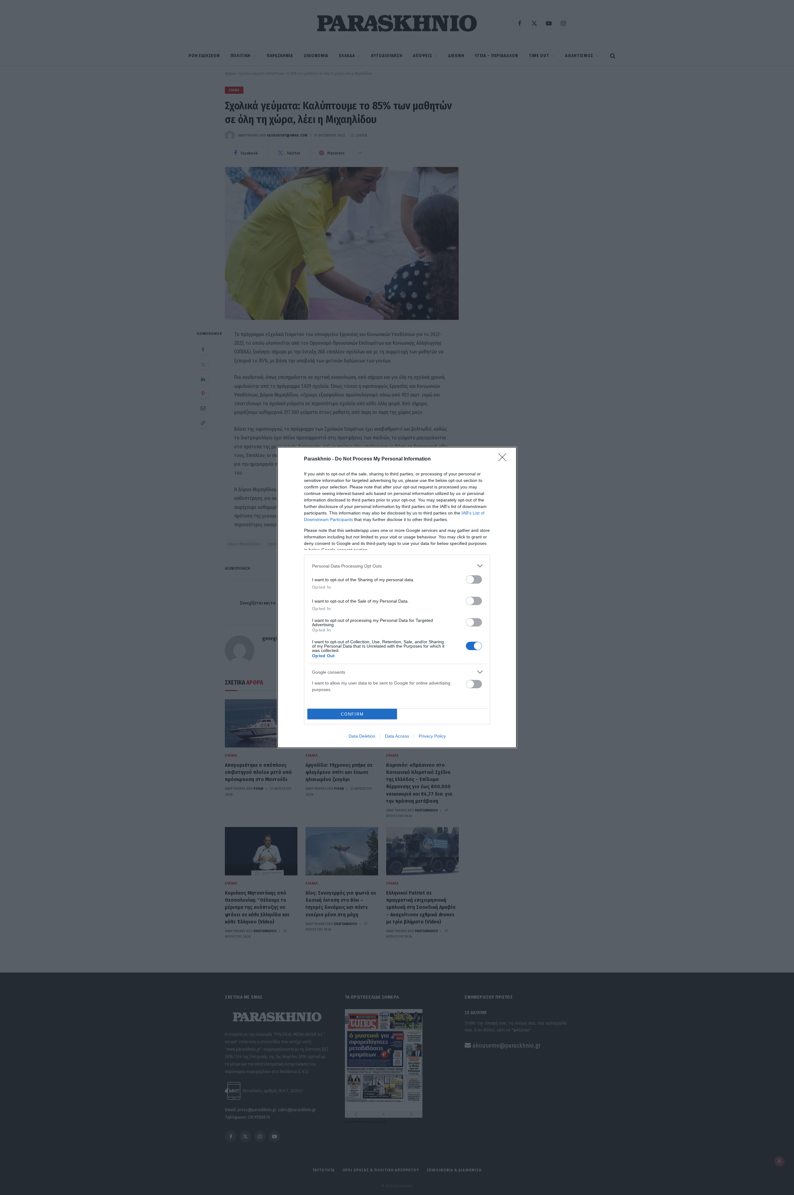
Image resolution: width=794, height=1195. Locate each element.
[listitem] (397, 566)
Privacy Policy (432, 736)
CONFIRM (352, 714)
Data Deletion (362, 736)
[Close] (504, 459)
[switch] (474, 579)
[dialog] (397, 597)
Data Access (397, 736)
